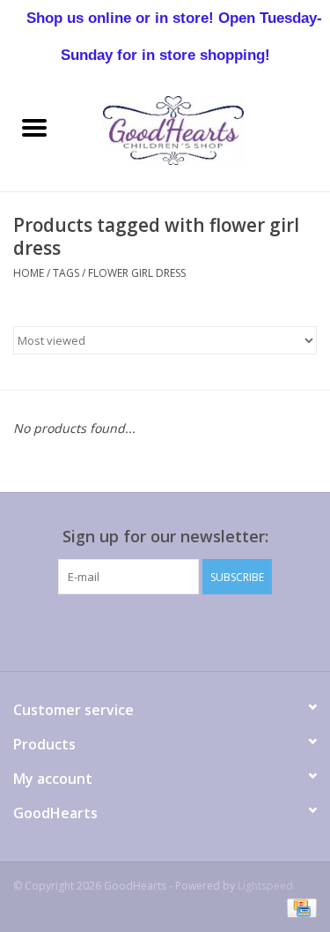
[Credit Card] (299, 907)
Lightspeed (265, 885)
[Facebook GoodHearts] (70, 630)
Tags (66, 272)
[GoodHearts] (200, 129)
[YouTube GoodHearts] (197, 630)
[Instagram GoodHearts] (260, 630)
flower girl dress (137, 272)
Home (28, 272)
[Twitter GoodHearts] (102, 630)
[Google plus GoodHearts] (134, 630)
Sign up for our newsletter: (165, 536)
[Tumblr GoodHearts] (229, 630)
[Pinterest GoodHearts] (165, 630)
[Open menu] (34, 127)
